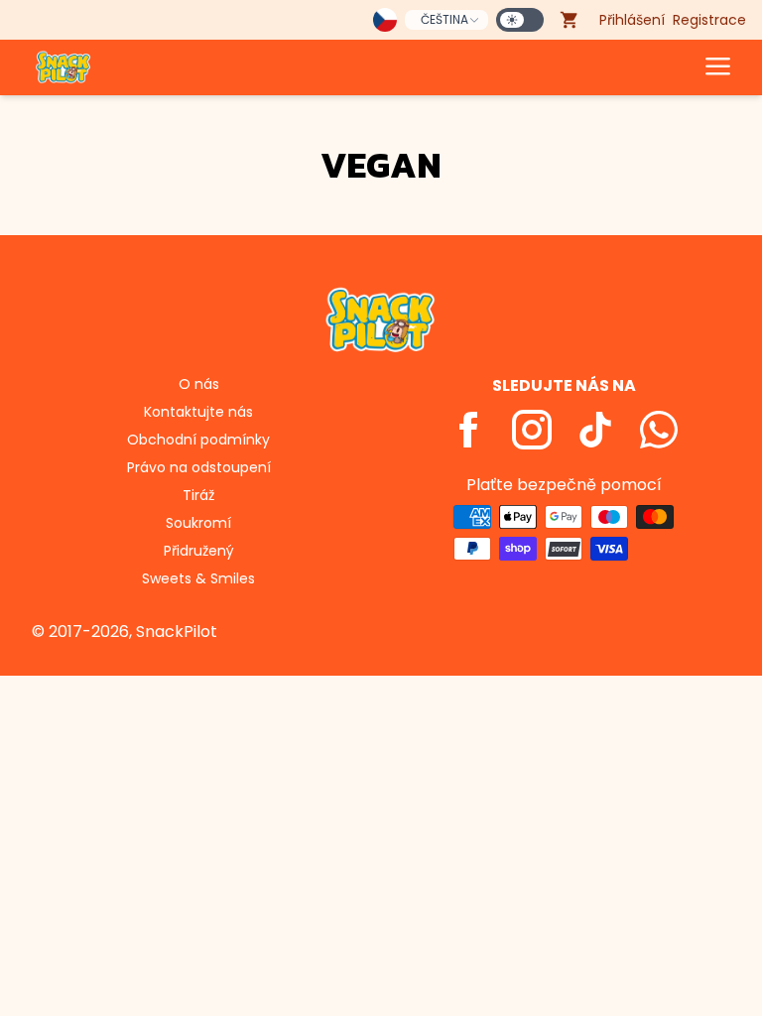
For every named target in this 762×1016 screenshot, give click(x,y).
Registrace (709, 20)
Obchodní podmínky (198, 439)
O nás (199, 384)
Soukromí (198, 523)
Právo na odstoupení (199, 467)
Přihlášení (632, 20)
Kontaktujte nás (198, 412)
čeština (444, 19)
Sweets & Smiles (198, 578)
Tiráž (198, 495)
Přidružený (199, 551)
